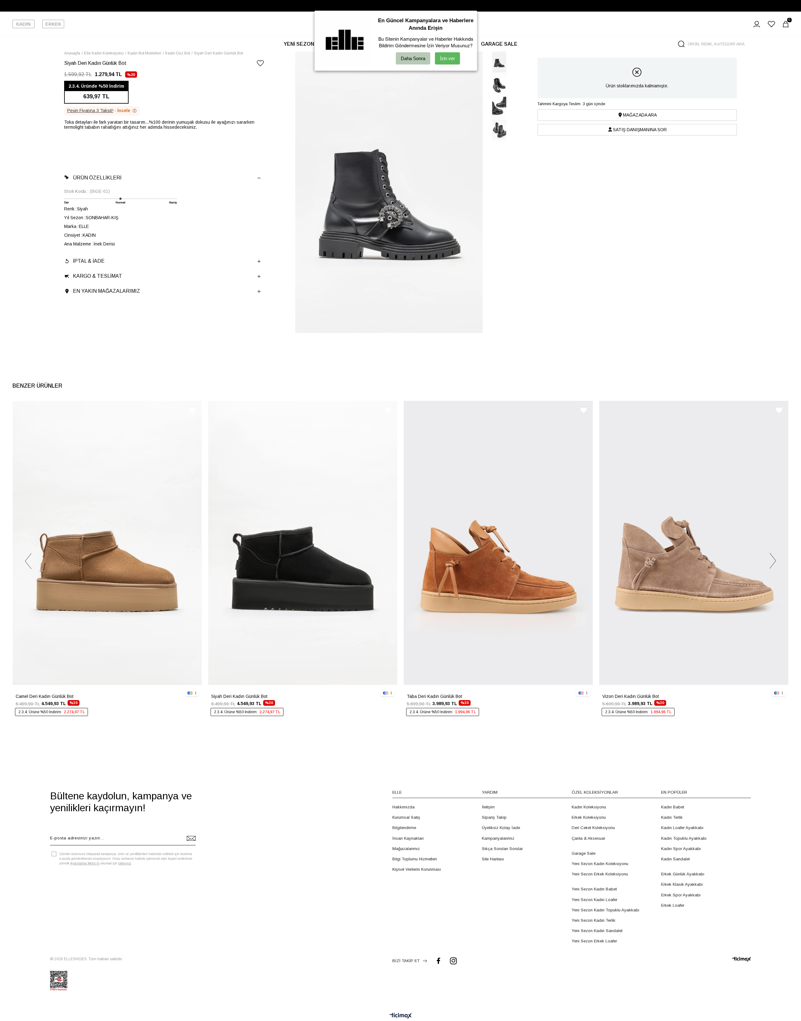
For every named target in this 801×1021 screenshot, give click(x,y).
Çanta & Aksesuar (588, 838)
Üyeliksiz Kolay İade (501, 827)
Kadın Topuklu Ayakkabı (684, 838)
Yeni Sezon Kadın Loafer (594, 899)
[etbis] (58, 981)
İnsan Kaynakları (408, 838)
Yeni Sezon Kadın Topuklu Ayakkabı (605, 910)
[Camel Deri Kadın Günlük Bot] (107, 543)
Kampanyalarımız (498, 838)
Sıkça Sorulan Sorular (502, 848)
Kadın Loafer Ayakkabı (682, 827)
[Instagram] (453, 961)
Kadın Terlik (672, 817)
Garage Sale (583, 853)
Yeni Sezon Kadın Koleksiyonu (600, 863)
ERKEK (53, 24)
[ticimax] (741, 959)
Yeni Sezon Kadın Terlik (593, 920)
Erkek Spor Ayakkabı (681, 895)
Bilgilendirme (404, 827)
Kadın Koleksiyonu (589, 807)
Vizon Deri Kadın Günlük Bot (630, 696)
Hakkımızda (403, 807)
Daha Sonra (413, 58)
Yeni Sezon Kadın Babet (594, 889)
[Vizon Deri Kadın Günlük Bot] (693, 543)
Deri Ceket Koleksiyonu (593, 827)
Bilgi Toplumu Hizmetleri (414, 859)
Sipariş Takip (494, 817)
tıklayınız (124, 863)
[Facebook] (438, 961)
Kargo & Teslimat (97, 276)
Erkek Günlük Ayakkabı (682, 874)
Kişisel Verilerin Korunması (416, 869)
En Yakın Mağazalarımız (106, 291)
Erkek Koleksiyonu (589, 817)
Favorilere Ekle (192, 410)
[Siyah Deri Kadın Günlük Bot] (302, 543)
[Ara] (681, 44)
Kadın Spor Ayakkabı (681, 848)
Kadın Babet (672, 807)
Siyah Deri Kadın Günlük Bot (239, 696)
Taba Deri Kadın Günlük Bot (434, 696)
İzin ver (447, 58)
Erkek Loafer (672, 905)
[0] (785, 24)
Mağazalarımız (406, 848)
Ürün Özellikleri (97, 177)
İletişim (488, 807)
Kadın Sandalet (675, 859)
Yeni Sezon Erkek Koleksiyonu (600, 874)
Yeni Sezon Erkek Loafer (594, 941)
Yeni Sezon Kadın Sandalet (597, 930)
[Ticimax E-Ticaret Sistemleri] (401, 1016)
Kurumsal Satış (406, 817)
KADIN (23, 24)
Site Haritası (493, 859)
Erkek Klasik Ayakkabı (682, 884)
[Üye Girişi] (756, 24)
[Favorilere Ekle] (260, 64)
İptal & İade (89, 261)
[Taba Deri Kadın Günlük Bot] (498, 543)
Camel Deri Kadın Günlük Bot (45, 696)
